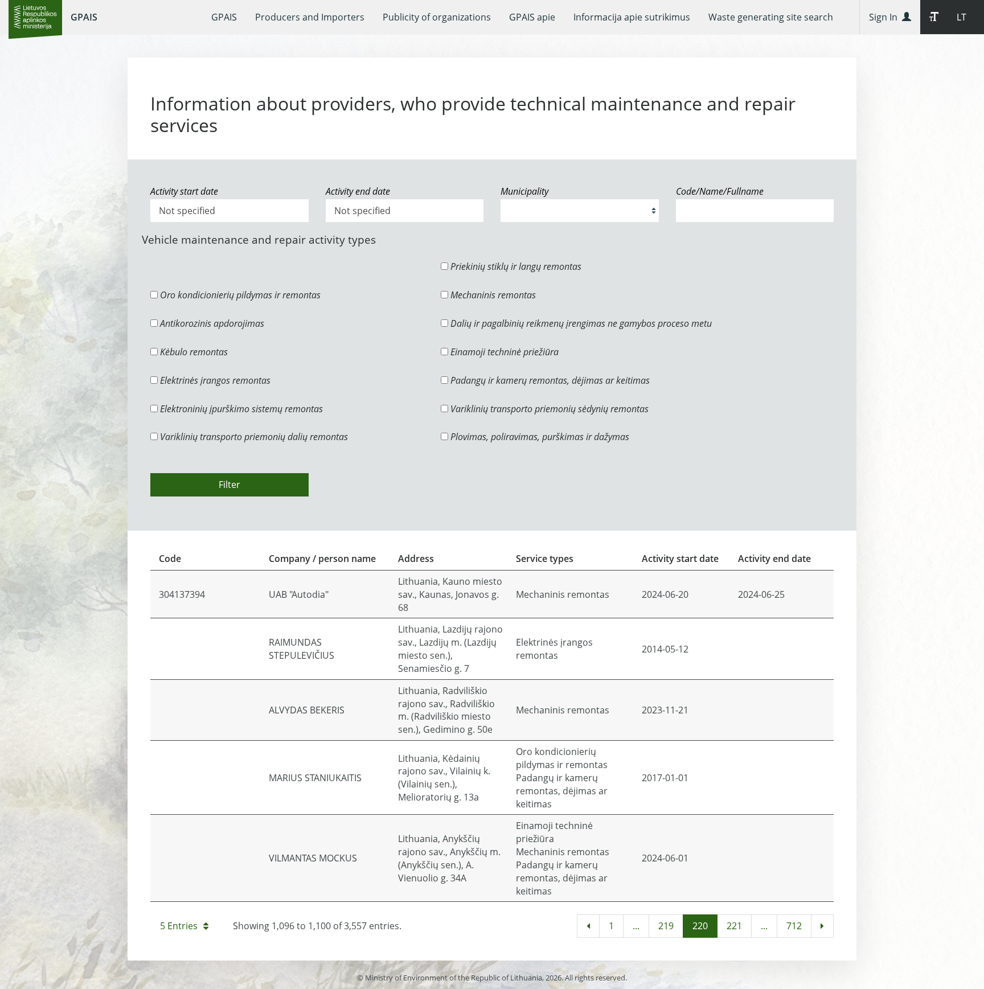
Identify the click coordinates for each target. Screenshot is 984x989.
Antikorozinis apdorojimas (211, 323)
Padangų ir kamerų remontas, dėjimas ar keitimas (549, 380)
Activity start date (184, 191)
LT (961, 17)
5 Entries (179, 926)
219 (666, 926)
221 (734, 926)
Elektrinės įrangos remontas (214, 380)
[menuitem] (224, 17)
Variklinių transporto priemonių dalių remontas (253, 436)
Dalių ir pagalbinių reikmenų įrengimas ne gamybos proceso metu (580, 323)
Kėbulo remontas (193, 352)
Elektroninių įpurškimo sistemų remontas (240, 409)
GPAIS (84, 17)
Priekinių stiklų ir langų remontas (514, 266)
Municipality (524, 191)
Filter (229, 484)
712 (794, 926)
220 (700, 926)
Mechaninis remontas (492, 295)
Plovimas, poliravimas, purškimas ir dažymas (538, 436)
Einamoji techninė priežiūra (503, 352)
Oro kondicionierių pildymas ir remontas (239, 295)
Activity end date (358, 191)
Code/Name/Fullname (720, 191)
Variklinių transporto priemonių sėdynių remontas (548, 409)
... (636, 926)
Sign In (885, 17)
